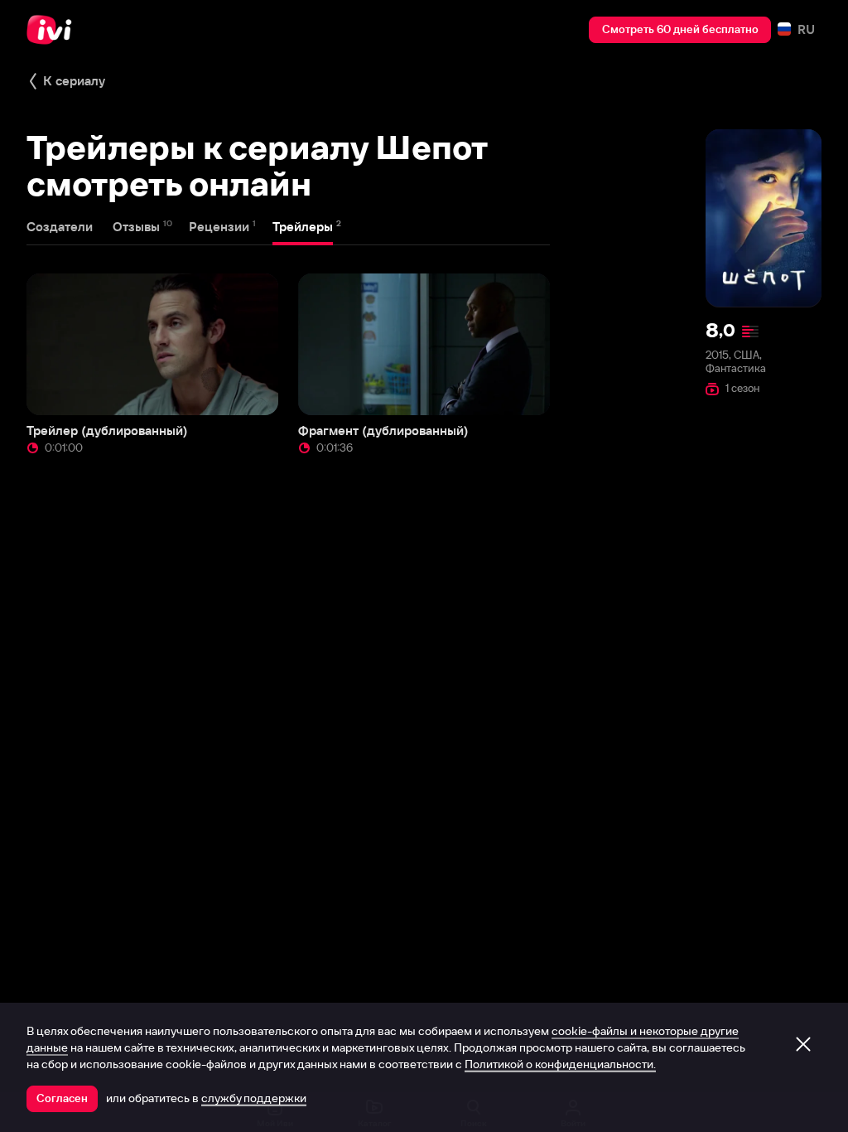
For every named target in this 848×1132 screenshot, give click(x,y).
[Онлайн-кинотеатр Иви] (53, 30)
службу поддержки (253, 1098)
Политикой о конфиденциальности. (560, 1064)
